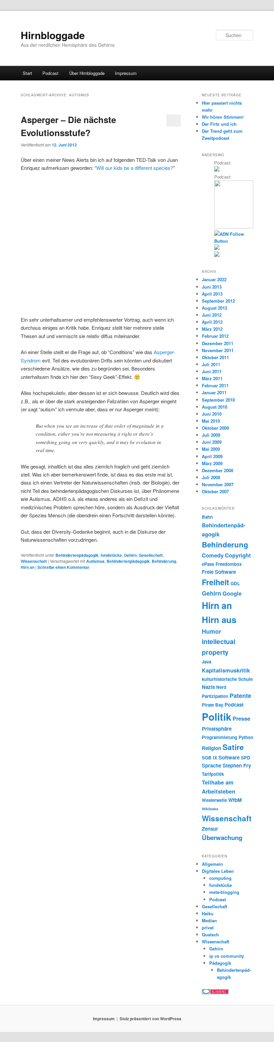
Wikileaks (210, 808)
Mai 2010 (211, 421)
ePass (208, 564)
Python (246, 737)
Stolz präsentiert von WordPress (150, 1019)
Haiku (208, 913)
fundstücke (111, 555)
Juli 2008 (211, 477)
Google (232, 593)
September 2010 (218, 400)
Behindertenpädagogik (77, 555)
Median (209, 920)
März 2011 (212, 378)
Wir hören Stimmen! (223, 117)
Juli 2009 (211, 435)
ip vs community (226, 956)
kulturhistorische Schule (227, 679)
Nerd (221, 687)
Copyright (238, 555)
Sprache (211, 765)
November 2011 (218, 350)
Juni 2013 (212, 287)
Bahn (207, 517)
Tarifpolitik (213, 774)
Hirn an (27, 567)
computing (220, 878)
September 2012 (218, 301)
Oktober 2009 (215, 428)
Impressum (126, 73)
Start (27, 73)
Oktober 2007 (215, 491)
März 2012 (212, 329)
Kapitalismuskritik (226, 670)
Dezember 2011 (217, 343)
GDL (235, 583)
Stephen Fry (237, 765)
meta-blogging (224, 892)
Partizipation (215, 696)
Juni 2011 (212, 371)
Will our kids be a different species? (134, 167)
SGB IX (209, 757)
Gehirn (130, 555)
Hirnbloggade (53, 35)
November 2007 (218, 484)
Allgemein (212, 864)
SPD (245, 757)
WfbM (235, 800)
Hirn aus (219, 619)
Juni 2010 (212, 414)
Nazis (208, 687)
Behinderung (164, 561)
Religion (211, 748)
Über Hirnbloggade (87, 73)
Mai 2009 (211, 449)
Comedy (213, 555)
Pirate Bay (212, 705)
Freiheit (215, 582)
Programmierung (219, 737)
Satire (233, 747)
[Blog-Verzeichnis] (215, 992)
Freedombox (229, 564)
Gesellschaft (151, 555)
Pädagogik (220, 963)
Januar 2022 (214, 279)
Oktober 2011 (215, 357)
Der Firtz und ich (219, 124)
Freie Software (219, 572)
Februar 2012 (215, 336)
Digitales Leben (218, 871)
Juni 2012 (212, 315)
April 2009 (212, 456)
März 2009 (212, 463)
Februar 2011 (215, 385)
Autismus (95, 561)
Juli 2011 (211, 364)
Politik (216, 717)
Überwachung (222, 837)
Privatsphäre (217, 728)
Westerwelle (214, 800)
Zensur (210, 828)
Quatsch (210, 934)
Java (206, 661)
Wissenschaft (34, 561)
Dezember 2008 (217, 470)
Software (229, 757)
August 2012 (214, 308)
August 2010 (214, 407)
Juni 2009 (212, 442)
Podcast (50, 73)
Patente (240, 695)
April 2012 (212, 322)
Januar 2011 (214, 392)
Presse (241, 718)
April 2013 (212, 294)
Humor (211, 631)
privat (208, 927)
